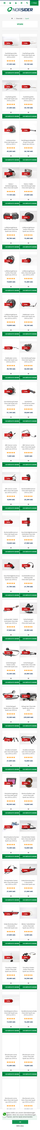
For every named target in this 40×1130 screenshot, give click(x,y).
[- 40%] (6, 122)
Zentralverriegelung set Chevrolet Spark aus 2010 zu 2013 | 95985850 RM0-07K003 (11, 796)
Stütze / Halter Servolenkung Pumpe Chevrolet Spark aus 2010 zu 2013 (28, 187)
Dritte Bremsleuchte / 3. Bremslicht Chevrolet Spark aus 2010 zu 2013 (28, 883)
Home (12, 18)
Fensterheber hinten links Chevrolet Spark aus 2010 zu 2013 (28, 839)
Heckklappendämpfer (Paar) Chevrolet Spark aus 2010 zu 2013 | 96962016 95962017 (28, 144)
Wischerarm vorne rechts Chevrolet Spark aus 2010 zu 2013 (11, 1057)
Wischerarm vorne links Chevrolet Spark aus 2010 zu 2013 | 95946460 (28, 1101)
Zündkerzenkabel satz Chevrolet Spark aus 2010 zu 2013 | (28, 752)
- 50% (25, 348)
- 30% (7, 43)
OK (20, 1122)
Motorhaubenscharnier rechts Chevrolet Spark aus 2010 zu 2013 (11, 840)
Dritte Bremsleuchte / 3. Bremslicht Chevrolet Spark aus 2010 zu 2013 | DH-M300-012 (11, 928)
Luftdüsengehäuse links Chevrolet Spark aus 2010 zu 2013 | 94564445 (11, 317)
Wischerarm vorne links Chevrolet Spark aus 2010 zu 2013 (11, 1100)
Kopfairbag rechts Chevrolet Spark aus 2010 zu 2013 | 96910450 (28, 56)
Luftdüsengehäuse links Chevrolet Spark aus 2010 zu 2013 (28, 273)
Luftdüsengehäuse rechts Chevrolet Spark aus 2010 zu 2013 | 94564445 (11, 274)
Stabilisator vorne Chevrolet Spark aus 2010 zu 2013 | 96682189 (10, 361)
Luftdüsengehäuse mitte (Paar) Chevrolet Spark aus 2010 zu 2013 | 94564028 (11, 230)
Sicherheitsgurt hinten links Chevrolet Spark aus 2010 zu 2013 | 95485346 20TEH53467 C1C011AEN (11, 711)
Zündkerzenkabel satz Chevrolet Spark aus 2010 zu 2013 (11, 752)
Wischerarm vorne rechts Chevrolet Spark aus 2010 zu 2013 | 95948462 (28, 1057)
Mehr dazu (20, 1126)
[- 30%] (6, 35)
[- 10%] (24, 35)
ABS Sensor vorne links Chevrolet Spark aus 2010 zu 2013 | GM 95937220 (28, 448)
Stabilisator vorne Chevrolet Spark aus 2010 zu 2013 (28, 316)
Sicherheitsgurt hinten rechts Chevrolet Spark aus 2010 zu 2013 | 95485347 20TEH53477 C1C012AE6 (11, 667)
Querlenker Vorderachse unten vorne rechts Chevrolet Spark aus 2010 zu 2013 (28, 405)
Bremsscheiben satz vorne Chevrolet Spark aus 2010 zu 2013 (28, 796)
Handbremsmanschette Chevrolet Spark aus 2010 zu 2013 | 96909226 (28, 1014)
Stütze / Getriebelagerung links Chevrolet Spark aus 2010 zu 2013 (11, 187)
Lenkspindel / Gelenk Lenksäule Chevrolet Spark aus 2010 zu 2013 (11, 622)
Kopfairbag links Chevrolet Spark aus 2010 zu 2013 (10, 99)
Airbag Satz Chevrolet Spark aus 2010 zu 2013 (28, 708)
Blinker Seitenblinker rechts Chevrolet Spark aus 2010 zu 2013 (28, 927)
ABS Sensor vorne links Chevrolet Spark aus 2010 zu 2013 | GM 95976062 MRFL (11, 491)
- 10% (25, 43)
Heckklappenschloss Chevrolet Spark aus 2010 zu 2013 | (11, 1013)
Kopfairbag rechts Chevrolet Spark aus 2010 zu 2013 (10, 55)
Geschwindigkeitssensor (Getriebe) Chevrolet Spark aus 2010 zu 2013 (28, 535)
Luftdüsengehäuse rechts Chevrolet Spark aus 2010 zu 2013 (28, 230)
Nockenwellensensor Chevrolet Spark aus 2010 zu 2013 (28, 490)
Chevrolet (19, 18)
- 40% (7, 130)
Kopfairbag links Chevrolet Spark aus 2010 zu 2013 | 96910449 (28, 99)
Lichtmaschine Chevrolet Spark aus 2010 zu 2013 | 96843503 (10, 143)
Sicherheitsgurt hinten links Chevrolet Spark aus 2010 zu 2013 (28, 665)
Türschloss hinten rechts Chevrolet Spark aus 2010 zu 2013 (11, 970)
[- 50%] (24, 340)
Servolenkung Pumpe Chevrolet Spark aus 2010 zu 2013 (28, 360)
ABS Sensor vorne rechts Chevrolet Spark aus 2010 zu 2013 (11, 448)
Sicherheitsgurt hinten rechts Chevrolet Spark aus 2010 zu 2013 (28, 622)
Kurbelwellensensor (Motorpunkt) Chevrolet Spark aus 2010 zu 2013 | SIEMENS (28, 579)
